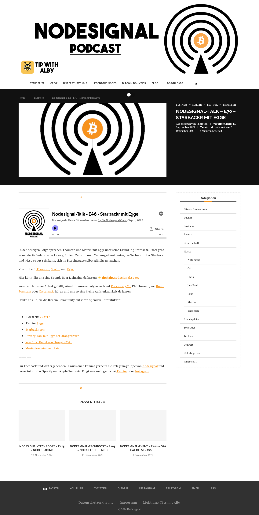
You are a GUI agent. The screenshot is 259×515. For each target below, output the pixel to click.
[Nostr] (196, 83)
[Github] (209, 83)
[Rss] (225, 83)
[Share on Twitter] (91, 197)
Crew (53, 83)
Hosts (187, 251)
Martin (192, 302)
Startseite (37, 83)
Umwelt (188, 344)
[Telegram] (217, 83)
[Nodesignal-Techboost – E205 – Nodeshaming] (42, 425)
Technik (188, 336)
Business (189, 226)
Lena (190, 294)
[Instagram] (213, 83)
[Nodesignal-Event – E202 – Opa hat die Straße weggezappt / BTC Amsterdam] (143, 425)
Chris (191, 277)
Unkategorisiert (193, 353)
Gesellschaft (191, 243)
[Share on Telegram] (98, 197)
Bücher (188, 217)
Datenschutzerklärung (95, 502)
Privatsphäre (191, 319)
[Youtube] (201, 83)
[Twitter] (205, 83)
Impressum (128, 502)
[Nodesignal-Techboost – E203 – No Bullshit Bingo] (92, 425)
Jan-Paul (193, 285)
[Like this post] (84, 197)
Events (188, 234)
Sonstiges (189, 327)
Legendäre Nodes (104, 83)
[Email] (221, 83)
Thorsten (201, 123)
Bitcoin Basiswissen (195, 209)
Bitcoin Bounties (134, 83)
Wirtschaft (190, 361)
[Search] (230, 83)
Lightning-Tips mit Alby (162, 502)
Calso (191, 268)
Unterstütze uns (75, 83)
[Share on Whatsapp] (95, 197)
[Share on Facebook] (87, 197)
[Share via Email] (102, 197)
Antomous (194, 260)
